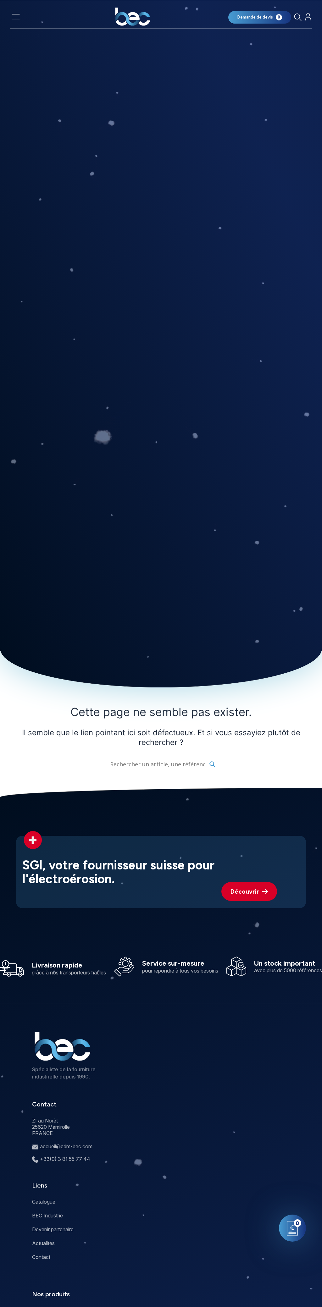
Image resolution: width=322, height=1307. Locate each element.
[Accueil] (133, 16)
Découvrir (244, 891)
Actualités (43, 1243)
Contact (41, 1257)
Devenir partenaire (53, 1229)
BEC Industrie (47, 1215)
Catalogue (43, 1202)
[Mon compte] (308, 17)
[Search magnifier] (212, 764)
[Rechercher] (298, 17)
